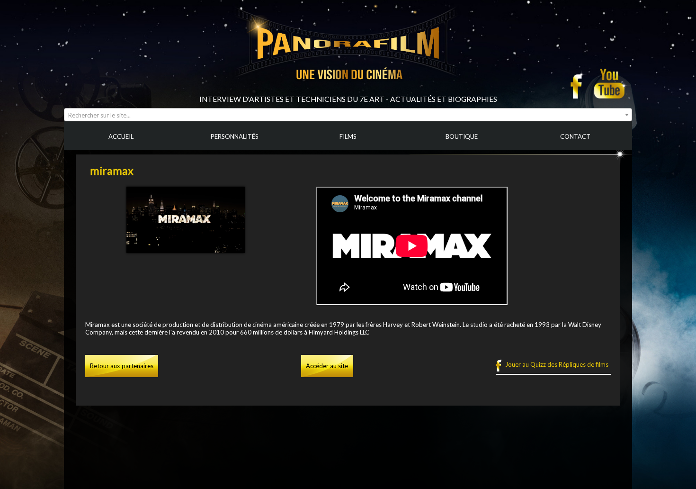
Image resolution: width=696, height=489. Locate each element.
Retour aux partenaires (121, 366)
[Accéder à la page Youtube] (610, 83)
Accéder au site (327, 366)
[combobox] (348, 114)
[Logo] (348, 91)
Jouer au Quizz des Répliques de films (556, 364)
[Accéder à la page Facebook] (579, 83)
